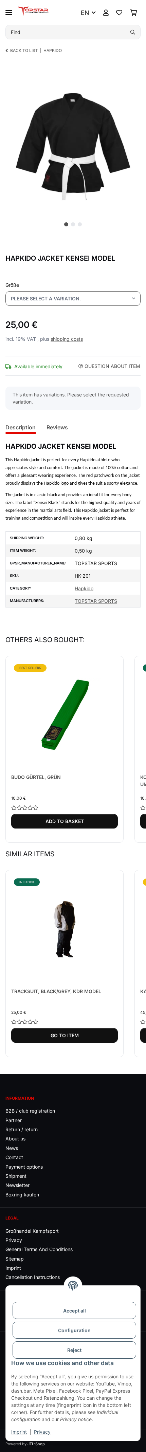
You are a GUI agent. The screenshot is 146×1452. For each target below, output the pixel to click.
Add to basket (64, 821)
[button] (105, 12)
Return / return (21, 1129)
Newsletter (17, 1185)
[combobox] (73, 298)
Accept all (74, 1311)
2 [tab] (73, 224)
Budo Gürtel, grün (36, 777)
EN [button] (85, 12)
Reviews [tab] (57, 427)
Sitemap (14, 1259)
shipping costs (67, 339)
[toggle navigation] (8, 9)
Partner (13, 1120)
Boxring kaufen (22, 1194)
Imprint (19, 1432)
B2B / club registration (30, 1111)
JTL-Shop (36, 1443)
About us (15, 1138)
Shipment (15, 1176)
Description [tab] (20, 427)
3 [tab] (80, 224)
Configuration (74, 1330)
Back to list (24, 50)
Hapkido (84, 588)
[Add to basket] (10, 71)
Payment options (24, 1167)
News (11, 1148)
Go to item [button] (65, 1035)
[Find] (133, 32)
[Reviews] (64, 807)
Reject (74, 1350)
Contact (14, 1157)
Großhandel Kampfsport (32, 1231)
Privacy (42, 1432)
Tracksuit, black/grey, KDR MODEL (56, 991)
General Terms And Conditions (39, 1249)
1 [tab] (66, 224)
